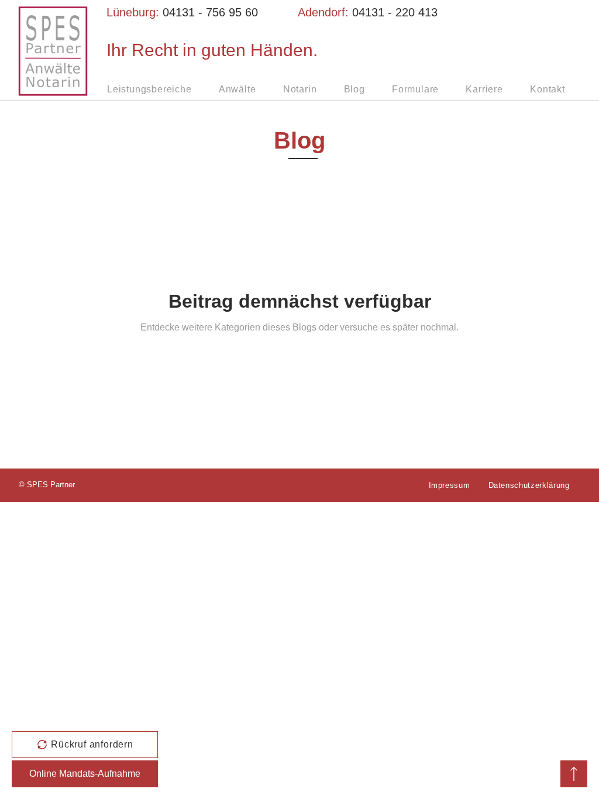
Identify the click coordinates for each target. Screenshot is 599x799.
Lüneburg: (134, 12)
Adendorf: (325, 12)
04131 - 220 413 (395, 12)
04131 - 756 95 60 (210, 12)
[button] (85, 744)
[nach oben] (573, 773)
